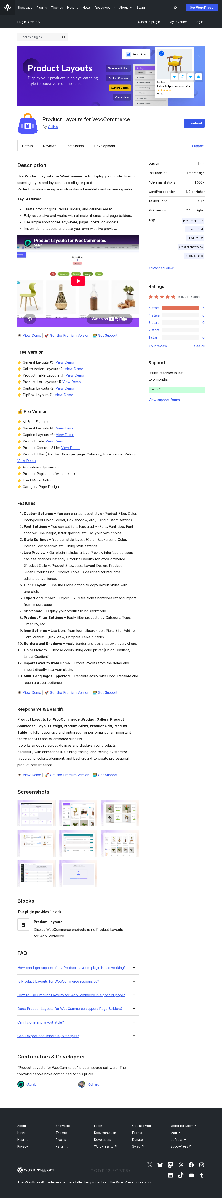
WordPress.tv (105, 1146)
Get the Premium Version (69, 335)
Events (137, 1133)
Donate (139, 1139)
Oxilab (53, 127)
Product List (195, 238)
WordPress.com (184, 1126)
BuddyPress (181, 1146)
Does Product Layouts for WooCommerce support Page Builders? (69, 1009)
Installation (75, 146)
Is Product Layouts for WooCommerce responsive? (58, 981)
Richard (93, 1084)
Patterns (62, 1146)
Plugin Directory (28, 22)
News (21, 1133)
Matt (176, 1133)
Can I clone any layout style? (40, 1022)
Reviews (49, 146)
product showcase (191, 247)
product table (194, 255)
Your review (158, 346)
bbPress (178, 1139)
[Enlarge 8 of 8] (91, 866)
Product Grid (195, 229)
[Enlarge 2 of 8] (91, 805)
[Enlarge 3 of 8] (133, 805)
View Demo (32, 335)
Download (194, 123)
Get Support (108, 335)
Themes (61, 1133)
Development (104, 146)
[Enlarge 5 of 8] (91, 836)
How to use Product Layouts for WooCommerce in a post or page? (71, 995)
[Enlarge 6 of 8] (133, 836)
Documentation (105, 1133)
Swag (138, 1146)
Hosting (22, 1139)
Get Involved (141, 1126)
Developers (102, 1139)
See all (199, 346)
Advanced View (161, 268)
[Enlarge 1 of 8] (50, 805)
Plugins (61, 1139)
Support (198, 146)
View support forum (164, 400)
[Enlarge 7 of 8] (50, 866)
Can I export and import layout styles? (48, 1036)
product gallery (193, 220)
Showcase (63, 1126)
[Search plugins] (63, 37)
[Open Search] (175, 7)
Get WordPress (202, 7)
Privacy (22, 1146)
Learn (98, 1126)
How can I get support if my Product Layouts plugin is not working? (71, 968)
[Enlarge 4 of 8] (50, 836)
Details (27, 146)
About (21, 1126)
